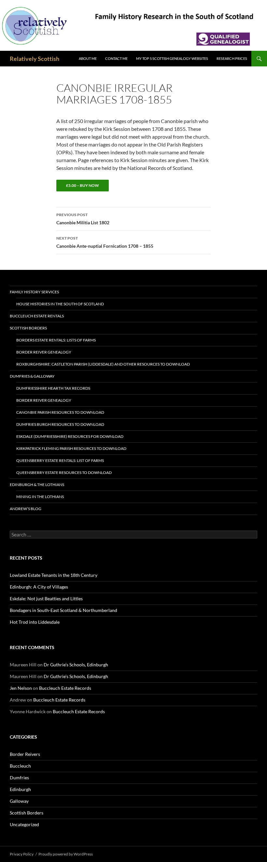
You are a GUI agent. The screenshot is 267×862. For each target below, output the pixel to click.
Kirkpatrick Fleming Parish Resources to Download (71, 448)
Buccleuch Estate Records (65, 688)
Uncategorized (24, 824)
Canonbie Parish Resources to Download (60, 412)
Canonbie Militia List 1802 (82, 218)
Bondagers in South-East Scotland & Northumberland (63, 610)
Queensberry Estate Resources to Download (64, 472)
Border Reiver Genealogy (43, 352)
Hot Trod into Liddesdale (35, 622)
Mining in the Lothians (40, 496)
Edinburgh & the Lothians (37, 484)
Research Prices (232, 58)
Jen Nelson (21, 688)
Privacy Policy (22, 854)
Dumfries (19, 777)
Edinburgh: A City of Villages (39, 587)
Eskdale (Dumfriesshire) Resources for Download (69, 436)
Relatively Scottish (34, 58)
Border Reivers (25, 754)
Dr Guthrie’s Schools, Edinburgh (76, 664)
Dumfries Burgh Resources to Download (60, 424)
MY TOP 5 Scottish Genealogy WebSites (172, 58)
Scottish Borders (28, 328)
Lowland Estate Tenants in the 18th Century (53, 575)
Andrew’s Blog (25, 508)
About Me (88, 58)
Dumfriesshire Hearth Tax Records (53, 388)
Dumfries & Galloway (32, 376)
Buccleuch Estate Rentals (37, 315)
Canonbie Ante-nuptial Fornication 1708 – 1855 (104, 242)
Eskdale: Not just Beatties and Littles (46, 598)
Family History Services (34, 291)
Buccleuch (20, 766)
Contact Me (116, 58)
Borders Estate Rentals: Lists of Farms (56, 340)
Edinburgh (20, 789)
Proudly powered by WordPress (65, 854)
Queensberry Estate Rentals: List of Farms (60, 460)
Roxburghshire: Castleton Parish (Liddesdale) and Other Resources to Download (103, 364)
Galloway (19, 801)
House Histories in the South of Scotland (60, 303)
